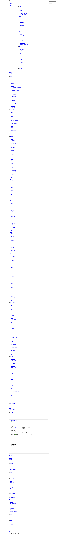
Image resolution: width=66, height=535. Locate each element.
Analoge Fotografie (12, 302)
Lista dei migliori (22, 35)
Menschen (11, 136)
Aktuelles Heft (12, 508)
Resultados (21, 41)
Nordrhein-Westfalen (14, 123)
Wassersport (12, 257)
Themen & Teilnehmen (23, 9)
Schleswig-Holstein (13, 130)
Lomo (11, 306)
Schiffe (12, 280)
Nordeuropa (12, 233)
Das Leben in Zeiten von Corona (15, 79)
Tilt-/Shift (12, 373)
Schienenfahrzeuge (13, 279)
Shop (20, 69)
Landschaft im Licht (13, 170)
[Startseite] (13, 5)
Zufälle (12, 332)
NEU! (11, 73)
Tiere (10, 179)
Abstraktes (11, 356)
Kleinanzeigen (23, 56)
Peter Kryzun (13, 422)
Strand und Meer (13, 164)
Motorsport (12, 260)
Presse (22, 62)
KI (10, 398)
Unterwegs (12, 146)
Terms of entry (22, 22)
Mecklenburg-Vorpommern (14, 120)
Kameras (12, 287)
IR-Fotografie (12, 377)
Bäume (12, 203)
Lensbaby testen (13, 107)
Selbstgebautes (13, 392)
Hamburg (12, 117)
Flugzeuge (12, 276)
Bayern (12, 112)
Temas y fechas (22, 40)
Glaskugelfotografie (13, 367)
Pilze (11, 207)
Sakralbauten (13, 216)
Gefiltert (12, 376)
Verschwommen (13, 363)
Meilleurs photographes (23, 28)
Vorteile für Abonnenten (23, 50)
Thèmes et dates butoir (23, 25)
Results (21, 19)
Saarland (12, 126)
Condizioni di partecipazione (24, 37)
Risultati (21, 34)
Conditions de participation (23, 29)
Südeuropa (12, 236)
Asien (11, 244)
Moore (12, 167)
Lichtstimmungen (13, 338)
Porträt (12, 137)
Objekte (12, 296)
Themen (11, 402)
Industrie (12, 220)
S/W (11, 310)
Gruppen (12, 144)
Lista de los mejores (22, 43)
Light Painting (13, 357)
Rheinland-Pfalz (13, 124)
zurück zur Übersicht (14, 420)
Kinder (12, 139)
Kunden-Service (12, 409)
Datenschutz (11, 456)
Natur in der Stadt (13, 344)
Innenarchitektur (13, 223)
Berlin (11, 113)
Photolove (12, 99)
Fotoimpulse (12, 86)
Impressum (10, 455)
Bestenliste (11, 472)
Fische (12, 183)
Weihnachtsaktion (13, 104)
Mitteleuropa (12, 239)
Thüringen (12, 131)
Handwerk (12, 150)
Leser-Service (23, 54)
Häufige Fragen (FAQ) (23, 14)
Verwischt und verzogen (14, 364)
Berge (12, 159)
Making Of (12, 394)
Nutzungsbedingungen (13, 413)
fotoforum (21, 59)
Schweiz (12, 134)
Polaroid (12, 309)
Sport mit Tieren (13, 267)
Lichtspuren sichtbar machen (16, 91)
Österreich (12, 133)
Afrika (11, 243)
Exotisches (12, 210)
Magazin (20, 46)
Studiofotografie (13, 140)
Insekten (12, 180)
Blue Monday (13, 80)
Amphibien (12, 187)
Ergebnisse (21, 10)
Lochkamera (12, 372)
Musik (11, 151)
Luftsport (12, 263)
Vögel (11, 184)
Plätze (12, 318)
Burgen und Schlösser (14, 217)
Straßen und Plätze (13, 227)
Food (11, 293)
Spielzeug (12, 284)
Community (20, 6)
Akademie (20, 68)
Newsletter (21, 58)
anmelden (31, 439)
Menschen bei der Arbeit (14, 153)
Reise (11, 232)
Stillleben (11, 292)
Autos (11, 277)
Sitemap (10, 459)
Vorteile (10, 415)
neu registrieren (36, 439)
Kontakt (22, 63)
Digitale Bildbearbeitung (13, 347)
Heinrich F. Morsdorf (14, 444)
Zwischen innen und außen (15, 90)
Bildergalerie (11, 72)
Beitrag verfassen (12, 403)
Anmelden (10, 3)
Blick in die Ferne (13, 319)
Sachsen (12, 127)
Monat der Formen (13, 96)
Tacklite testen (13, 100)
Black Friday (12, 84)
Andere (12, 177)
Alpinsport (12, 264)
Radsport (12, 259)
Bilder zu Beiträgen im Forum (15, 391)
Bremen (12, 116)
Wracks (12, 385)
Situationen (12, 328)
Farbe (11, 305)
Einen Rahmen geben (15, 93)
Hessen (12, 119)
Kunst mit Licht (13, 359)
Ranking (21, 20)
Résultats (11, 487)
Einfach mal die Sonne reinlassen (16, 87)
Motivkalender (13, 106)
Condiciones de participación (24, 44)
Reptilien (12, 186)
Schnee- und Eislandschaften (15, 171)
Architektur (12, 316)
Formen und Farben (13, 360)
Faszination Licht (13, 103)
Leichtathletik (13, 256)
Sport (11, 253)
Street (11, 324)
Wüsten (12, 163)
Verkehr (12, 341)
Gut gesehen (12, 331)
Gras (11, 206)
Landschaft (11, 157)
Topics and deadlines (13, 478)
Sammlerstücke (13, 297)
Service (21, 53)
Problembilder (13, 350)
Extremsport (12, 270)
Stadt (11, 219)
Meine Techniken (13, 353)
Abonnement (21, 49)
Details (12, 191)
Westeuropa (12, 237)
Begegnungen (13, 147)
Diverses (11, 388)
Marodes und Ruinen (14, 224)
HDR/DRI (12, 351)
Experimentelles (13, 154)
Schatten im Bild (14, 94)
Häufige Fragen (12, 412)
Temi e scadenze (12, 493)
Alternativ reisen (13, 250)
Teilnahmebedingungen (23, 13)
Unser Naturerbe (12, 109)
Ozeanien (12, 247)
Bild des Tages (12, 76)
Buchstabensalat (13, 83)
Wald (11, 166)
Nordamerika (12, 240)
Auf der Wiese (13, 204)
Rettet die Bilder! (13, 303)
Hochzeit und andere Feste (14, 143)
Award (20, 7)
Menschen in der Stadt (14, 337)
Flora (10, 200)
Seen (11, 160)
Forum (10, 400)
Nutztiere (12, 190)
